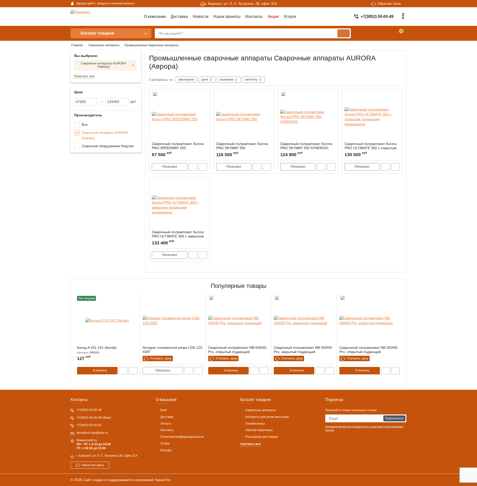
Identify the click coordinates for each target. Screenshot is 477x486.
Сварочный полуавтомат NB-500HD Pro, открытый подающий (237, 350)
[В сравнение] (203, 167)
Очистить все (84, 76)
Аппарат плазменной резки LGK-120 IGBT (172, 350)
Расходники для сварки (261, 437)
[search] (343, 33)
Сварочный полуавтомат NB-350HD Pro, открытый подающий (368, 350)
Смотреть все (250, 444)
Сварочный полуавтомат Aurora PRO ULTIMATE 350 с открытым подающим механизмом (371, 148)
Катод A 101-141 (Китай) (97, 350)
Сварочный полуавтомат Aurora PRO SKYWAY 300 (242, 146)
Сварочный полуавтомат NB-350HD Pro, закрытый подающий (303, 350)
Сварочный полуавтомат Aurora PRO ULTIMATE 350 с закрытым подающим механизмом (178, 236)
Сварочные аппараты (260, 410)
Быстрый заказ (193, 167)
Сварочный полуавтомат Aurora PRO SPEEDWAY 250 (178, 146)
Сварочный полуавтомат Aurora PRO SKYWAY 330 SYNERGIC (306, 146)
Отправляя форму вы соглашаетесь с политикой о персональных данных (364, 428)
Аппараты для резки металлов (267, 417)
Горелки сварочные (259, 430)
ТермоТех (163, 480)
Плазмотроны (255, 423)
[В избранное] (204, 95)
